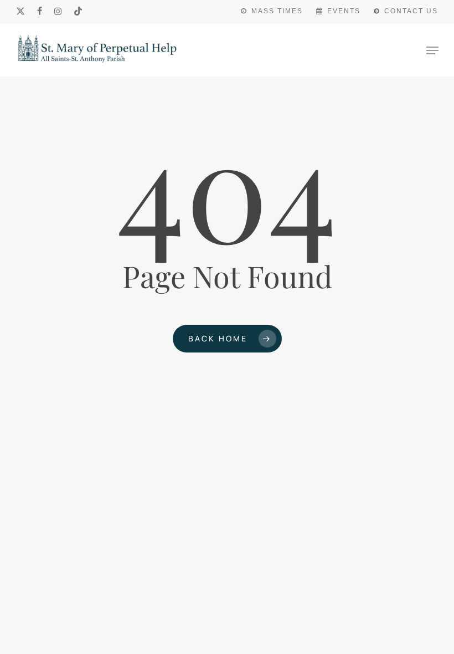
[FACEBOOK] (40, 11)
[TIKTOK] (79, 11)
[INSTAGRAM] (58, 11)
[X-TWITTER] (21, 11)
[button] (432, 50)
